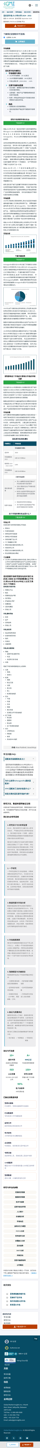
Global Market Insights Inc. (13, 1430)
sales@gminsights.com (16, 1420)
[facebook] (20, 1438)
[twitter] (14, 1438)
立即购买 (21, 41)
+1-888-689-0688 (16, 1412)
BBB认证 (28, 1060)
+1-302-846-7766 (13, 1415)
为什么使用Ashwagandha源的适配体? (18, 782)
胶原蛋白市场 (15, 1305)
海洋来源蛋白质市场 (17, 1301)
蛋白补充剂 (27, 12)
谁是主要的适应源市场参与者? (17, 793)
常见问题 (7, 1317)
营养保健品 (18, 12)
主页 (3, 12)
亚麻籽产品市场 (16, 1297)
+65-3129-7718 (14, 1417)
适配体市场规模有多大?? (15, 759)
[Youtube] (27, 1438)
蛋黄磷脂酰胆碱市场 (17, 1294)
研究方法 (7, 1320)
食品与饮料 (10, 12)
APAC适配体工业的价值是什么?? (18, 788)
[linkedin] (7, 1438)
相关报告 (7, 1323)
